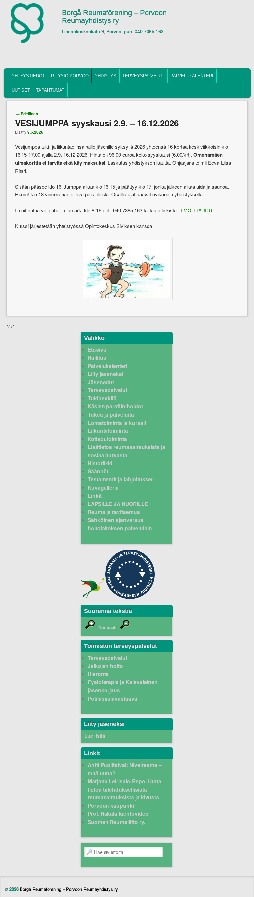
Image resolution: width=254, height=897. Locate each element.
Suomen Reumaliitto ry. (116, 822)
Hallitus (97, 357)
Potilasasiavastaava (112, 698)
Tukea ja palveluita (111, 414)
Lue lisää (94, 735)
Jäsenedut (101, 382)
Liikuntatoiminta (108, 430)
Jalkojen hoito (105, 666)
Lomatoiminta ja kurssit (117, 423)
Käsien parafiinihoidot (115, 406)
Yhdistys (105, 75)
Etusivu (97, 349)
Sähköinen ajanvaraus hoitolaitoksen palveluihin (120, 524)
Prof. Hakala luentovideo (118, 813)
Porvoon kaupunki (111, 805)
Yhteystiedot (28, 75)
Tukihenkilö (102, 398)
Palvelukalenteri (191, 75)
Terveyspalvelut (143, 75)
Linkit (95, 495)
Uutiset (21, 90)
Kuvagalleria (103, 487)
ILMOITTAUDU (195, 210)
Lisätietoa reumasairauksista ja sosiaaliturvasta (126, 451)
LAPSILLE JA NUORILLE (118, 504)
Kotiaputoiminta (107, 439)
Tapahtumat (50, 90)
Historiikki (100, 463)
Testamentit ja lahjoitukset (120, 479)
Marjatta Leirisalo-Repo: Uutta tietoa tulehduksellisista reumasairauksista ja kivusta (124, 789)
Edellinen (27, 114)
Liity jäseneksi (105, 374)
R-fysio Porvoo (70, 75)
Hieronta (98, 674)
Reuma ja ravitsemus (114, 512)
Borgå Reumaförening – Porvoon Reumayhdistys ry (114, 17)
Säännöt (98, 471)
